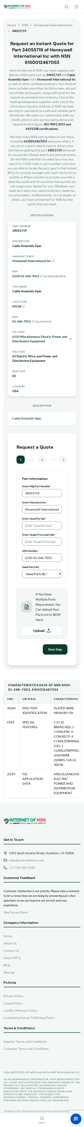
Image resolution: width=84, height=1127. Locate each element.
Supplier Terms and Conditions (25, 1041)
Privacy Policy (14, 996)
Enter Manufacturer (35, 502)
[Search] (66, 7)
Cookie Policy (13, 1003)
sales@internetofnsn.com (26, 860)
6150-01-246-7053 (25, 276)
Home (11, 25)
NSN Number (30, 551)
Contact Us (11, 950)
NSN (25, 25)
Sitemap (9, 972)
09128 (16, 306)
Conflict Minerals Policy (20, 1010)
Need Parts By (31, 567)
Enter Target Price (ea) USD (38, 534)
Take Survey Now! (16, 912)
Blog (7, 965)
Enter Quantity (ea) (34, 518)
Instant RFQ (12, 958)
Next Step (55, 649)
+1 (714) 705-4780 (22, 867)
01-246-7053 (21, 321)
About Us (10, 943)
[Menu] (76, 7)
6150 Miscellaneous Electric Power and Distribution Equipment (39, 339)
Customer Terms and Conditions (26, 1049)
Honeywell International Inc (53, 25)
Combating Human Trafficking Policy (29, 1018)
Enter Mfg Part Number (37, 486)
